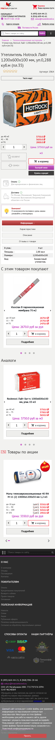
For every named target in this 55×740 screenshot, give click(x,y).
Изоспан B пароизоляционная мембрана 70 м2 (27, 308)
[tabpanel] (28, 310)
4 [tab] (33, 353)
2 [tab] (25, 353)
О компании (6, 567)
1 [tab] (21, 353)
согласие (38, 701)
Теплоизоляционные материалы (27, 40)
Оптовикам (5, 599)
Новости (4, 610)
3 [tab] (29, 353)
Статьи (3, 613)
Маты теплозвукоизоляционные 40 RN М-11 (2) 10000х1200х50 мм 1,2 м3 (27, 495)
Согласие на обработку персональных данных (21, 625)
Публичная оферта (9, 619)
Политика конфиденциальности (14, 622)
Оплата (4, 587)
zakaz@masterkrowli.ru (44, 19)
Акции (3, 616)
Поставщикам (6, 573)
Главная (5, 40)
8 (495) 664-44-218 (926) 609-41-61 (39, 15)
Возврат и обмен (8, 593)
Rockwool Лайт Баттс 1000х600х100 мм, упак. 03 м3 (27, 400)
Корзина (41, 6)
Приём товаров (7, 596)
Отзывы (4, 570)
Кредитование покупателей (13, 590)
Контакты (5, 576)
